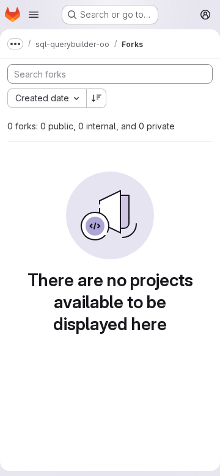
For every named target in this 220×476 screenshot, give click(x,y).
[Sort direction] (96, 98)
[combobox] (46, 98)
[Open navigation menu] (33, 14)
